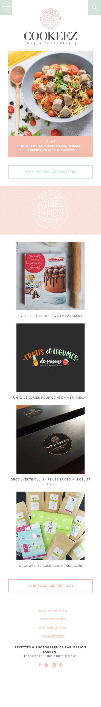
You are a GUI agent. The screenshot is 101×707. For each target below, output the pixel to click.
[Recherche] (94, 7)
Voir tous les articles (50, 586)
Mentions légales (52, 627)
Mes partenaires (52, 619)
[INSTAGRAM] (53, 665)
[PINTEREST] (60, 665)
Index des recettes (53, 610)
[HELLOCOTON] (45, 665)
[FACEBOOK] (40, 665)
